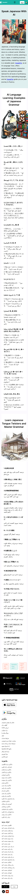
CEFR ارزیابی (5, 727)
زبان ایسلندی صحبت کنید (8, 836)
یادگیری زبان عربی (6, 785)
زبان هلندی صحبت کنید (7, 830)
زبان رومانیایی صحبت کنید (8, 867)
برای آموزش (5, 754)
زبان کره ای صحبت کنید (7, 851)
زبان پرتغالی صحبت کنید (8, 865)
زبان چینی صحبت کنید (7, 854)
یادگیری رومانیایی (6, 806)
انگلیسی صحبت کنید (7, 825)
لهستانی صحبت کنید (6, 873)
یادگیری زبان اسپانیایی (7, 809)
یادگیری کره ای (5, 790)
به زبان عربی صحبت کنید (8, 846)
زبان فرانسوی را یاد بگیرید (8, 798)
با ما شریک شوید (6, 746)
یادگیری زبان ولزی (6, 796)
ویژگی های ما (5, 733)
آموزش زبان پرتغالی (7, 804)
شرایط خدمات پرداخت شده (8, 743)
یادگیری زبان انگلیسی (7, 764)
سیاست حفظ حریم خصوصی (9, 741)
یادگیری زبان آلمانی (6, 772)
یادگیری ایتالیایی (5, 801)
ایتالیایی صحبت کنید (6, 862)
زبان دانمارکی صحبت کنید (8, 828)
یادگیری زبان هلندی (6, 769)
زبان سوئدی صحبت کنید (7, 841)
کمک (3, 735)
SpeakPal (18, 63)
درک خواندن (5, 730)
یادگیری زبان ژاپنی (6, 788)
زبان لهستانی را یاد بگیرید (8, 812)
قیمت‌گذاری (5, 756)
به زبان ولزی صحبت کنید (8, 857)
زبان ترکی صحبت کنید (7, 878)
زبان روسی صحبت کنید (7, 875)
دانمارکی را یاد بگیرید (7, 767)
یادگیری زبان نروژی (6, 777)
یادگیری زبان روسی (6, 814)
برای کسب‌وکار (5, 751)
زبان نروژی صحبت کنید (7, 838)
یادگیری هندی (5, 783)
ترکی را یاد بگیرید (6, 817)
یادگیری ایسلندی (6, 775)
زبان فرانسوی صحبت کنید (8, 859)
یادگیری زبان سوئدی (7, 780)
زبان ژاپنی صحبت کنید (7, 849)
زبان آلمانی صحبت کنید (7, 833)
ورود (22, 2)
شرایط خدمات (5, 738)
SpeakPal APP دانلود (6, 749)
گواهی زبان (4, 725)
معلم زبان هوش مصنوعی (8, 722)
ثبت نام (5, 886)
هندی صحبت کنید (6, 844)
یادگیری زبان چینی (6, 793)
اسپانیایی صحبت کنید (7, 870)
